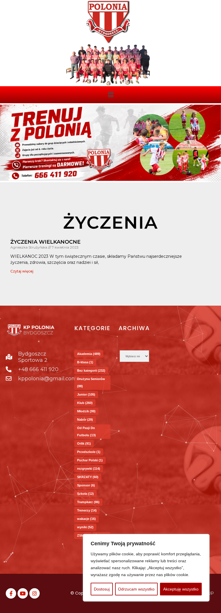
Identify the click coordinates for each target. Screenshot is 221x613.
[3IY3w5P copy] (108, 22)
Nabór (85, 419)
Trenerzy (87, 510)
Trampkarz (88, 502)
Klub (85, 403)
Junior (86, 394)
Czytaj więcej (21, 271)
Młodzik (86, 411)
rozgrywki (88, 468)
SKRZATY (87, 477)
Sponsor (86, 485)
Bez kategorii (91, 370)
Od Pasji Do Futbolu (86, 431)
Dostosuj (102, 589)
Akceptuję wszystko (181, 589)
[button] (110, 94)
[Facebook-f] (11, 593)
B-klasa (85, 362)
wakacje (86, 518)
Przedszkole (88, 452)
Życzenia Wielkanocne (45, 242)
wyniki (85, 527)
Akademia (88, 354)
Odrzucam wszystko (136, 589)
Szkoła (85, 493)
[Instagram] (34, 593)
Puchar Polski (90, 460)
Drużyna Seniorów (91, 382)
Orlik (84, 443)
